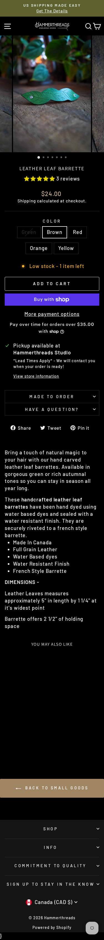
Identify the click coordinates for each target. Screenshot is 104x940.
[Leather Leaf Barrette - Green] (10, 746)
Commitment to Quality (50, 865)
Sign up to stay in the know (51, 884)
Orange (39, 248)
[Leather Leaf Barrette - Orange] (29, 746)
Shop (50, 828)
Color (52, 220)
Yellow (66, 248)
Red (77, 232)
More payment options (51, 314)
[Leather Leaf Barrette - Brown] (16, 746)
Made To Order (51, 396)
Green (29, 232)
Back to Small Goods (56, 788)
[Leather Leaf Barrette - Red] (23, 746)
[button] (40, 179)
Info (50, 847)
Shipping (26, 200)
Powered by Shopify (52, 927)
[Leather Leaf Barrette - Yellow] (35, 746)
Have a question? (52, 409)
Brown (55, 232)
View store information (36, 376)
